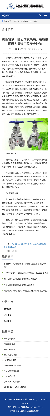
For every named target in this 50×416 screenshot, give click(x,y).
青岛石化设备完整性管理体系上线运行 (19, 285)
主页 (15, 21)
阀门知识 (7, 309)
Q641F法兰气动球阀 (12, 382)
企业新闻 (33, 21)
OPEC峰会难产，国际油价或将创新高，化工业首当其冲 (26, 273)
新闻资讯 (24, 21)
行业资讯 (7, 321)
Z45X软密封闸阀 (10, 355)
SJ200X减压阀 (9, 349)
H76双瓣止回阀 (10, 360)
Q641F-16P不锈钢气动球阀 (15, 387)
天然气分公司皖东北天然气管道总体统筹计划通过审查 (25, 291)
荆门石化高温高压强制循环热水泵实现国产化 (21, 279)
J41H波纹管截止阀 (11, 371)
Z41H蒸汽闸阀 (9, 339)
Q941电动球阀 (9, 376)
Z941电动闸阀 (9, 344)
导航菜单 (6, 16)
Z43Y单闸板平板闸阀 (12, 366)
